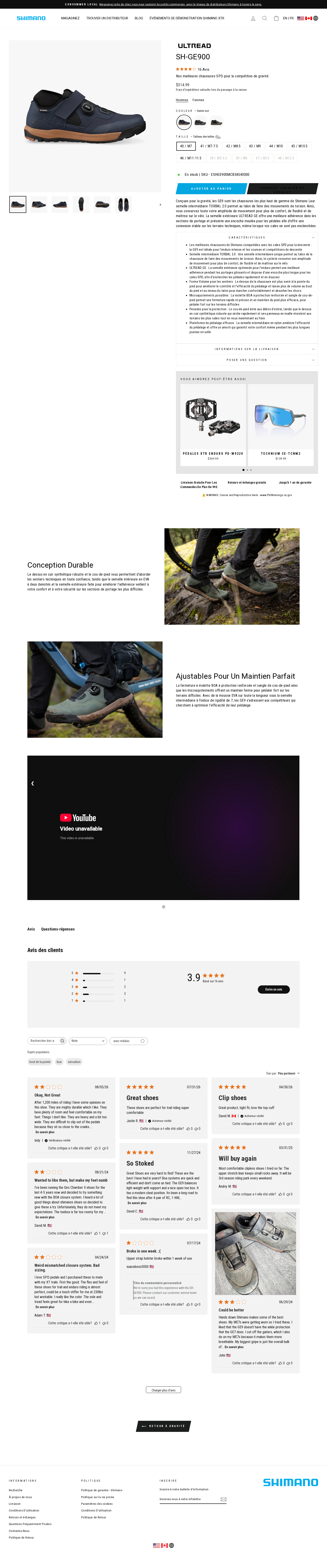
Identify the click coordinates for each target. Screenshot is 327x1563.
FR (292, 18)
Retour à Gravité (166, 1426)
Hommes (182, 100)
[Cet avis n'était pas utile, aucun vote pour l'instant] (103, 1148)
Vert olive (216, 122)
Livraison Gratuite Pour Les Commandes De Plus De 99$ (198, 485)
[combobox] (88, 1041)
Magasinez (70, 18)
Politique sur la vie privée (97, 1497)
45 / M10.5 (299, 146)
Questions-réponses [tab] (58, 929)
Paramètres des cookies (97, 1503)
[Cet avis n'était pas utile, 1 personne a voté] (103, 1233)
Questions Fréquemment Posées (30, 1524)
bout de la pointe (39, 1062)
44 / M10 (276, 146)
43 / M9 (255, 146)
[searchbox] (43, 1040)
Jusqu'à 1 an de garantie (295, 482)
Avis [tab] (31, 929)
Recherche (16, 1490)
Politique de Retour (21, 1537)
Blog (139, 18)
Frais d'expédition (187, 89)
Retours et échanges (22, 1517)
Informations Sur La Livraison (247, 349)
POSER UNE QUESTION (247, 360)
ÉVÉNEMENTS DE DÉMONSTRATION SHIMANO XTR (187, 18)
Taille (195, 136)
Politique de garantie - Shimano (101, 1490)
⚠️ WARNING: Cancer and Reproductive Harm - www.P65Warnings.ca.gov (247, 495)
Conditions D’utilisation (24, 1510)
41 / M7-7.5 (209, 146)
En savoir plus (45, 1132)
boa (59, 1062)
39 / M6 (242, 158)
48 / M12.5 (286, 158)
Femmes (198, 100)
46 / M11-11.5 (190, 158)
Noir (200, 122)
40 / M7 (186, 146)
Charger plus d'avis (164, 1390)
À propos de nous (20, 1497)
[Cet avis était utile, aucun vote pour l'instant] (96, 1148)
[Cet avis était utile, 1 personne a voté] (96, 1233)
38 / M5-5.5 (218, 158)
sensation (74, 1062)
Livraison (15, 1503)
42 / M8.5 (233, 146)
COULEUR (192, 110)
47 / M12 (262, 158)
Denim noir (184, 122)
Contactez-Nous (19, 1531)
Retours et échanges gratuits (247, 482)
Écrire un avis (273, 989)
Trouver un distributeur (107, 18)
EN (285, 18)
